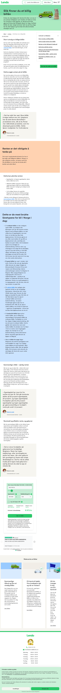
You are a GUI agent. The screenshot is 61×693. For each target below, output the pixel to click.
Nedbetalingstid (26, 494)
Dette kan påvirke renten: (46, 47)
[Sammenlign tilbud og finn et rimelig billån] (11, 578)
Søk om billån (20, 515)
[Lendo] (5, 2)
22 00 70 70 (31, 647)
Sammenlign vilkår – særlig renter (48, 54)
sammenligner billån (9, 199)
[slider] (20, 490)
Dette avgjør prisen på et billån (47, 41)
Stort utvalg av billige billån (46, 38)
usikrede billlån (8, 47)
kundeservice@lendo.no (31, 649)
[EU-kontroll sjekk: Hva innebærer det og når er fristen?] (34, 578)
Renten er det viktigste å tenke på (48, 44)
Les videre (7, 608)
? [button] (31, 494)
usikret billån (11, 287)
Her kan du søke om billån (49, 66)
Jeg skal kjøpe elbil (15, 501)
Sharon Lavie (10, 412)
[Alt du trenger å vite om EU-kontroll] (53, 578)
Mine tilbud (47, 2)
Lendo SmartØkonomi (33, 2)
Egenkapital (12, 494)
